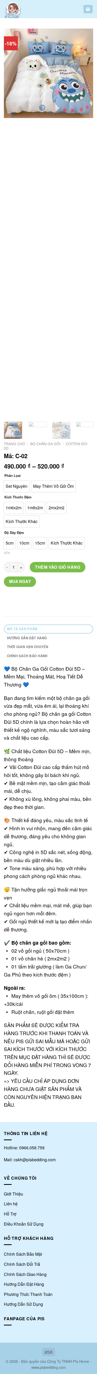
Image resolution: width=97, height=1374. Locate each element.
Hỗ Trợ (10, 1214)
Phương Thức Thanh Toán (28, 1294)
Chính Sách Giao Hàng (25, 1274)
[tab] (48, 629)
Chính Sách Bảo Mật (23, 1254)
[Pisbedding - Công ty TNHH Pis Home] (21, 9)
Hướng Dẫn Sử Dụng (23, 1304)
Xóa (7, 553)
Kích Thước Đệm (18, 497)
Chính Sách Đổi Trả (22, 1264)
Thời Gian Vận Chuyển (27, 646)
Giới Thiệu (13, 1194)
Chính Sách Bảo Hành (27, 656)
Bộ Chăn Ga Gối (45, 443)
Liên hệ (11, 1204)
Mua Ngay (20, 581)
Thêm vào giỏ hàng (57, 567)
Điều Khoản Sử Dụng (23, 1224)
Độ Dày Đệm (14, 533)
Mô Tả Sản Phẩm (22, 629)
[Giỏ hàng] (88, 9)
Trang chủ (14, 443)
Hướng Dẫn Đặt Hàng (27, 638)
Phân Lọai (12, 475)
